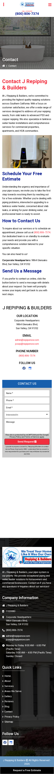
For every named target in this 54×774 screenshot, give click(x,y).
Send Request (26, 441)
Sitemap (8, 722)
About (7, 681)
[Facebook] (24, 368)
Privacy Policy (15, 437)
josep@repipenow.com (27, 344)
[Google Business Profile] (30, 368)
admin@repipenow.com (27, 340)
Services (9, 686)
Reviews (9, 701)
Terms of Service (32, 437)
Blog (6, 706)
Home (7, 676)
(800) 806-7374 (27, 13)
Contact (8, 711)
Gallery (8, 696)
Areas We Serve (12, 691)
